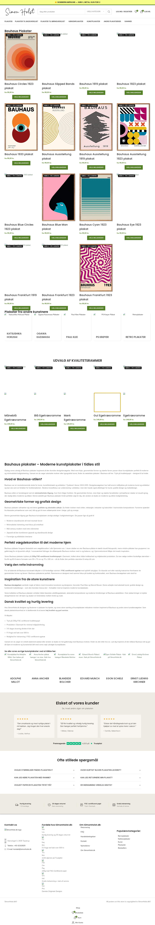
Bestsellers (122, 848)
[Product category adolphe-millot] (16, 670)
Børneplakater (123, 836)
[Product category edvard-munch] (90, 668)
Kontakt (84, 841)
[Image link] (21, 832)
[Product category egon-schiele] (115, 668)
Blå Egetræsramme (47, 415)
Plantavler (122, 845)
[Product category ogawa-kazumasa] (31, 327)
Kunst (120, 842)
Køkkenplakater (124, 839)
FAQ (82, 832)
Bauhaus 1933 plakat (19, 154)
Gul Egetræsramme (107, 415)
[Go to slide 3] (79, 350)
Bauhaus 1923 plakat (131, 84)
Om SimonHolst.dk (88, 850)
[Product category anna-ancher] (40, 668)
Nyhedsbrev (85, 846)
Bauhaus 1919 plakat (93, 84)
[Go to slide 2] (79, 346)
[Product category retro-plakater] (120, 327)
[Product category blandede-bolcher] (65, 670)
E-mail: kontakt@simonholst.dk (19, 849)
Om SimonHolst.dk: (90, 824)
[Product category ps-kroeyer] (90, 327)
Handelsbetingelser (88, 836)
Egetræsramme (134, 415)
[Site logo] (20, 12)
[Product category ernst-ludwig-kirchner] (139, 670)
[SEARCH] (109, 11)
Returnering (85, 827)
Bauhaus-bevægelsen (13, 585)
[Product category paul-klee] (60, 327)
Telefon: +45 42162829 (16, 846)
